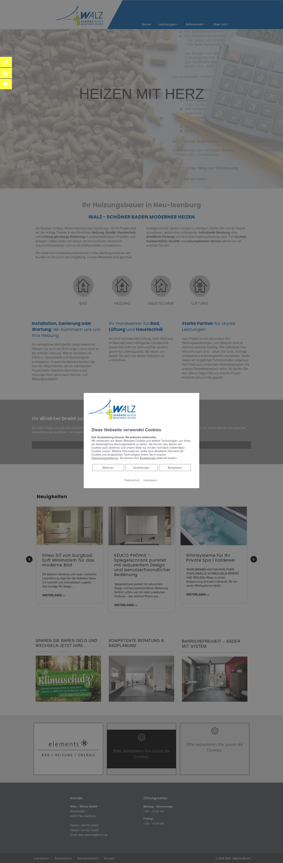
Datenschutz (132, 480)
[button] (6, 62)
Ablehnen (108, 467)
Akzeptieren (175, 467)
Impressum (150, 480)
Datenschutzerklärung (104, 458)
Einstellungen (141, 467)
